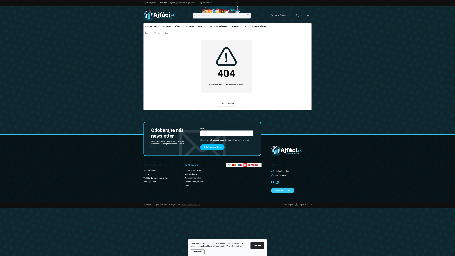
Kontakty (163, 3)
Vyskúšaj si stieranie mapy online (182, 3)
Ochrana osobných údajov (194, 182)
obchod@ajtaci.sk (282, 171)
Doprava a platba (149, 3)
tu (240, 246)
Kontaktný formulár (282, 190)
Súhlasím (257, 245)
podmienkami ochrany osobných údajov (235, 140)
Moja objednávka (205, 3)
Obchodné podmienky (193, 170)
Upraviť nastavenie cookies (190, 205)
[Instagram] (277, 181)
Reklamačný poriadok (193, 178)
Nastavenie (197, 252)
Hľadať (247, 15)
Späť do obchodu (228, 103)
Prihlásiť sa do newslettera (212, 147)
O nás (187, 185)
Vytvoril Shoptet (287, 205)
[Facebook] (272, 181)
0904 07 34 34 (280, 176)
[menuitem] (152, 26)
